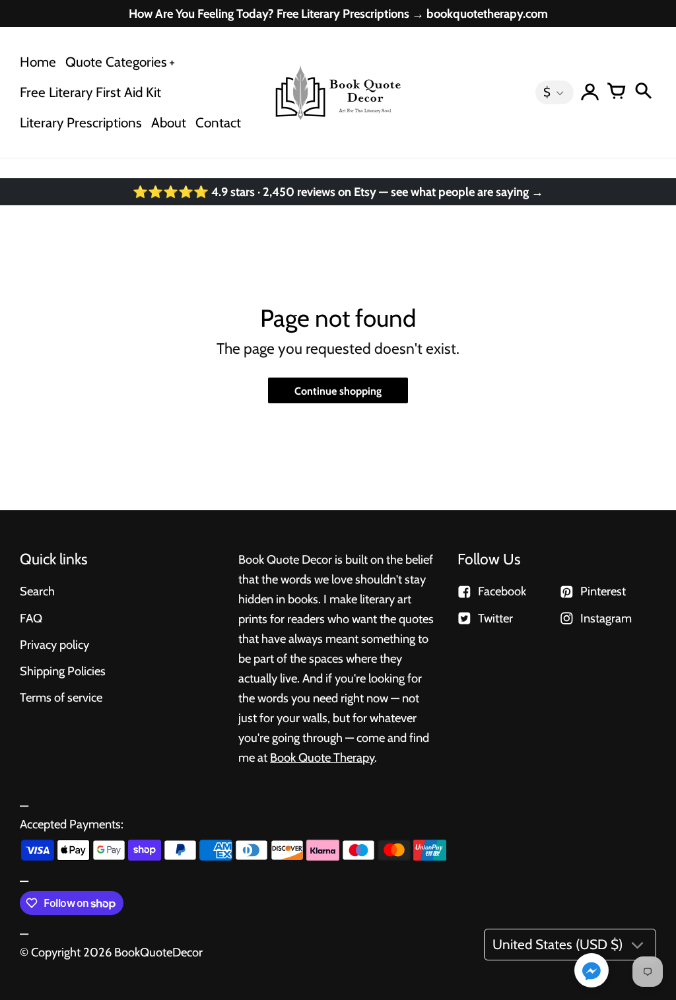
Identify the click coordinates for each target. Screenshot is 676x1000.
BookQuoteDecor (158, 952)
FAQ (31, 618)
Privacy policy (54, 644)
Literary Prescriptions (81, 122)
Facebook (502, 591)
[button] (591, 971)
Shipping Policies (63, 671)
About (168, 122)
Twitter (495, 618)
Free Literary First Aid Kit (90, 92)
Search (37, 591)
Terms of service (61, 697)
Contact (218, 122)
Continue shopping (338, 390)
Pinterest (603, 591)
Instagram (606, 618)
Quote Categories (116, 61)
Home (38, 61)
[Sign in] (590, 92)
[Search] (643, 92)
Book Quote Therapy (322, 757)
